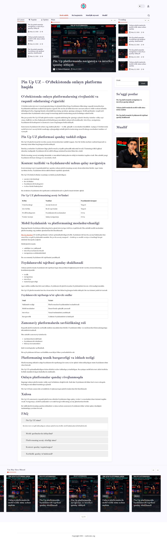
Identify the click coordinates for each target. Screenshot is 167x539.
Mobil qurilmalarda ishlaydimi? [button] (39, 433)
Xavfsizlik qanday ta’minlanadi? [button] (39, 454)
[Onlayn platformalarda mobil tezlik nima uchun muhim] (83, 48)
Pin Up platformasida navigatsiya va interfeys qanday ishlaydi (36, 26)
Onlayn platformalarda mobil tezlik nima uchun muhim (36, 39)
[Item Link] (21, 28)
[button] (141, 6)
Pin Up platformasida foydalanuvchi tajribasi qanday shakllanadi (36, 51)
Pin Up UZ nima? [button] (33, 420)
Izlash (118, 80)
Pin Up (27, 235)
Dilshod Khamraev (64, 69)
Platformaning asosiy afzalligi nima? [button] (41, 440)
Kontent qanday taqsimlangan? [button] (39, 447)
